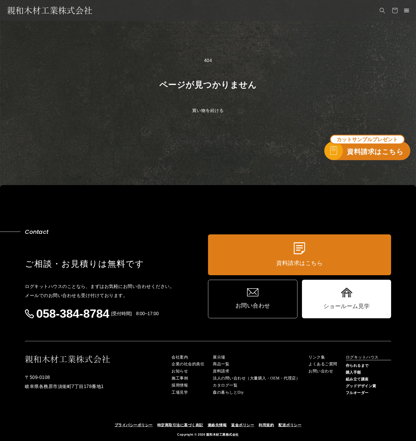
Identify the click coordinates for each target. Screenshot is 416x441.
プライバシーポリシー (134, 425)
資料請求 (221, 371)
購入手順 (353, 372)
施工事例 (179, 378)
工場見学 (179, 393)
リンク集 (316, 357)
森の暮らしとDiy (228, 393)
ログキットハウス (362, 357)
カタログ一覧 (225, 385)
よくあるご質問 (322, 364)
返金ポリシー (242, 425)
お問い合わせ (320, 371)
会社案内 (179, 357)
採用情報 (179, 385)
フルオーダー (357, 393)
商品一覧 (221, 364)
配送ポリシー (289, 425)
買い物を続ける (208, 110)
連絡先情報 (217, 425)
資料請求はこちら (375, 151)
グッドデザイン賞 (361, 386)
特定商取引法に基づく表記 (180, 425)
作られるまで (357, 365)
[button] (382, 10)
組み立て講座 (357, 379)
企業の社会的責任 (187, 364)
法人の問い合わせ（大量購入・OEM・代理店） (256, 378)
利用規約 (266, 425)
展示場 (219, 357)
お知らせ (179, 371)
